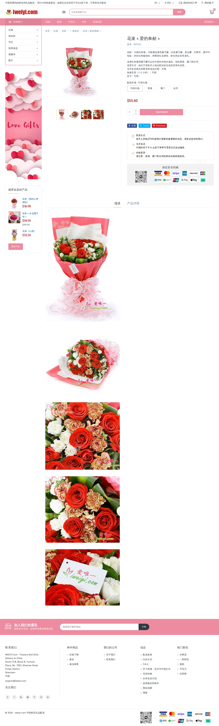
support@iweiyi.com (15, 681)
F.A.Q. (145, 664)
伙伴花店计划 (149, 678)
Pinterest (161, 125)
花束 (48, 22)
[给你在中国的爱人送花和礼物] (23, 125)
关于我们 (110, 654)
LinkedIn (47, 697)
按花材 (23, 36)
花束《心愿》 (29, 231)
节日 (23, 42)
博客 (144, 692)
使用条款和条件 (150, 683)
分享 (133, 125)
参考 (129, 44)
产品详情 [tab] (133, 203)
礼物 (23, 30)
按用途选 (23, 48)
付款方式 (147, 659)
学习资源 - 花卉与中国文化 (156, 669)
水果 (84, 22)
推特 (14, 697)
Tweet (146, 125)
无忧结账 (147, 673)
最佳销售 (74, 664)
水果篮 (183, 654)
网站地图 (147, 688)
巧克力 (71, 22)
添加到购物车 (161, 112)
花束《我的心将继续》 (30, 200)
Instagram (41, 697)
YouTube (27, 697)
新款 (71, 659)
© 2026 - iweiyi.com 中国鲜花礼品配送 (25, 712)
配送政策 (147, 654)
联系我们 (209, 22)
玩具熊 (183, 673)
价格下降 (74, 654)
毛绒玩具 (97, 22)
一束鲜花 (184, 659)
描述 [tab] (117, 203)
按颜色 (23, 54)
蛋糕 (59, 22)
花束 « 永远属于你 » (30, 215)
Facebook (7, 697)
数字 (23, 60)
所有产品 (15, 246)
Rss (21, 697)
